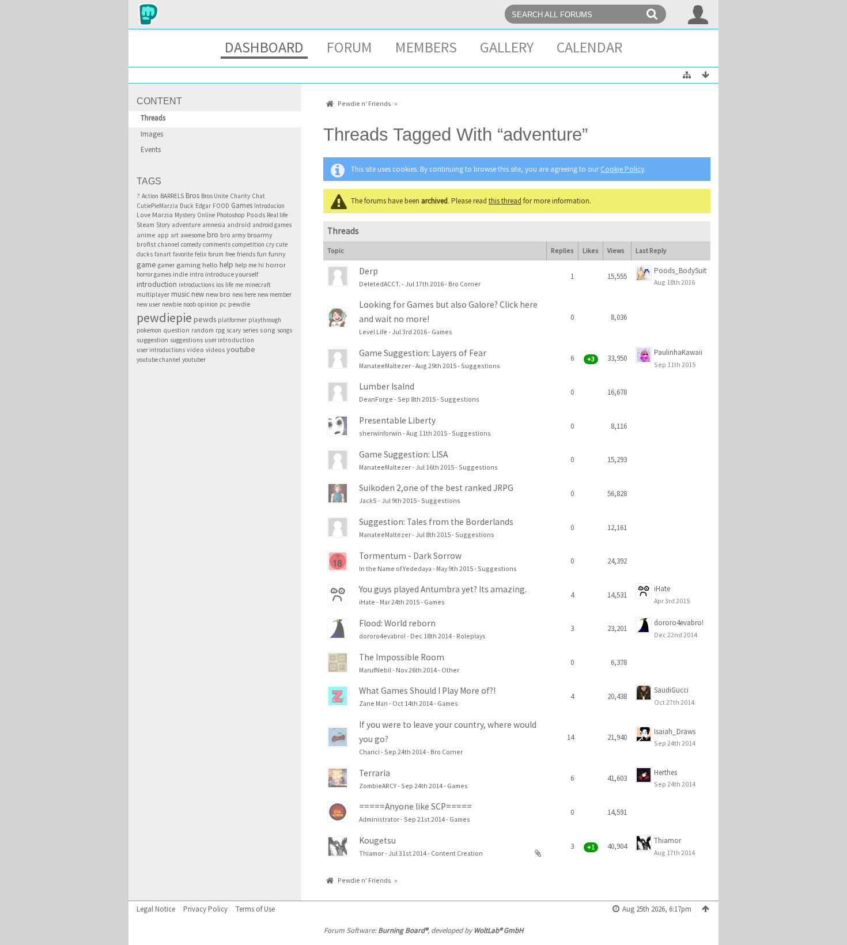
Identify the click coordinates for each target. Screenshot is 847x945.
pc (223, 304)
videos (215, 350)
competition (248, 244)
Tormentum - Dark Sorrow (410, 555)
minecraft (258, 285)
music (180, 294)
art (175, 235)
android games (272, 225)
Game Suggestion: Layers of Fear (422, 352)
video (195, 349)
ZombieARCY (377, 785)
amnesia (213, 225)
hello (210, 264)
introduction (157, 284)
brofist (146, 244)
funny (277, 254)
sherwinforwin (380, 433)
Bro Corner (464, 283)
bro (212, 235)
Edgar (203, 206)
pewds (205, 319)
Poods (256, 215)
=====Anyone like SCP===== (415, 806)
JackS (368, 500)
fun (262, 254)
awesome (192, 235)
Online (206, 215)
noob (189, 304)
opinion (208, 304)
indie (180, 274)
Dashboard (264, 46)
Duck (187, 206)
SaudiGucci (671, 690)
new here (244, 294)
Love (143, 215)
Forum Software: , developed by (423, 930)
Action (150, 196)
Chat (258, 196)
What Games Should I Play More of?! (427, 690)
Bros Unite (214, 196)
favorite (183, 254)
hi (261, 264)
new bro (218, 294)
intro (196, 274)
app (163, 235)
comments (216, 244)
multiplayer (153, 294)
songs (284, 330)
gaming (188, 264)
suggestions (186, 340)
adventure (186, 225)
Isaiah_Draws (674, 731)
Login (698, 14)
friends (246, 254)
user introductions (161, 350)
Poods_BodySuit (680, 270)
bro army (232, 234)
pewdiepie (164, 317)
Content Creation (457, 853)
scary (233, 330)
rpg (220, 330)
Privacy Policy (205, 909)
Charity (240, 196)
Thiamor (371, 853)
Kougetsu (377, 840)
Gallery (507, 46)
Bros (192, 196)
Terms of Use (255, 909)
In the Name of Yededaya (395, 568)
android (239, 225)
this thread (505, 201)
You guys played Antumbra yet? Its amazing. (443, 589)
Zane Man (373, 703)
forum (216, 254)
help (226, 265)
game (146, 264)
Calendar (589, 46)
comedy (191, 244)
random (202, 330)
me (239, 285)
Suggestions (480, 365)
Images (152, 134)
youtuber (194, 360)
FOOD (221, 206)
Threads (153, 118)
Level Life (373, 331)
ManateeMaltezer (385, 365)
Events (151, 149)
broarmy (260, 234)
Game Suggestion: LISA (403, 454)
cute (282, 244)
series (250, 330)
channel (168, 244)
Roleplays (471, 636)
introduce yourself (231, 274)
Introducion (269, 206)
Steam (145, 225)
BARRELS (172, 196)
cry (270, 244)
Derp (368, 271)
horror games (154, 274)
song (267, 330)
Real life (277, 215)
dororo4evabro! (382, 636)
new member (275, 294)
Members (426, 46)
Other (450, 670)
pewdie (239, 304)
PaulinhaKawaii (678, 352)
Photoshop (231, 215)
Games (241, 205)
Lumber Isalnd (386, 386)
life (229, 285)
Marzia (162, 214)
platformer (232, 320)
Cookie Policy (622, 169)
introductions (196, 285)
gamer (166, 265)
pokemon (149, 330)
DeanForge (376, 399)
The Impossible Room (401, 657)
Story (163, 225)
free (230, 254)
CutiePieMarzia (157, 206)
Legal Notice (156, 909)
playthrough (264, 320)
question (176, 330)
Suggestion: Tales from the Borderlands (436, 521)
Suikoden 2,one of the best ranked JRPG (436, 487)
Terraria (374, 773)
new (197, 293)
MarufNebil (375, 670)
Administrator (379, 819)
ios (220, 285)
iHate (367, 602)
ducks (145, 254)
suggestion (152, 339)
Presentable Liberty (397, 420)
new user (148, 304)
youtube (240, 349)
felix (200, 254)
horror (276, 264)
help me (245, 265)
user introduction (229, 340)
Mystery (185, 215)
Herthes (665, 772)
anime (146, 234)
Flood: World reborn (397, 623)
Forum (349, 46)
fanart (162, 254)
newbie (171, 304)
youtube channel (158, 360)
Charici (369, 751)
